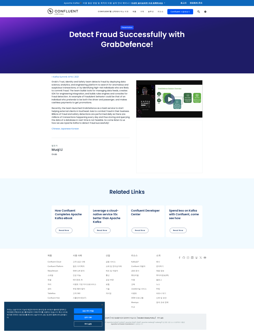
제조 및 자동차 (112, 271)
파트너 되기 (161, 293)
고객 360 (76, 293)
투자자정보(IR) (162, 275)
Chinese (56, 128)
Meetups (135, 302)
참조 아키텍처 (79, 266)
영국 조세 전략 (162, 302)
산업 (108, 255)
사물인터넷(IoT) (79, 298)
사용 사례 (77, 255)
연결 (49, 280)
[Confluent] (63, 11)
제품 (50, 255)
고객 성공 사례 (79, 262)
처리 (49, 284)
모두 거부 (88, 317)
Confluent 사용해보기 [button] (180, 11)
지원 (133, 280)
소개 (158, 255)
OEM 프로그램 (137, 298)
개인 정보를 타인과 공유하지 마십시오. (123, 318)
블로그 (159, 280)
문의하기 (160, 266)
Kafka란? (135, 262)
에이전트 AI (78, 280)
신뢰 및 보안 (161, 298)
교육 (133, 284)
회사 (158, 262)
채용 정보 (160, 271)
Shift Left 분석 (79, 271)
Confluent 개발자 (138, 266)
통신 (108, 275)
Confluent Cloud (54, 262)
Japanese (65, 128)
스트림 (50, 275)
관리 (49, 289)
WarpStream (53, 271)
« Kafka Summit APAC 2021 (65, 76)
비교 (133, 307)
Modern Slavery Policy (146, 318)
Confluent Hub (54, 298)
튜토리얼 (135, 275)
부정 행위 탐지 (79, 289)
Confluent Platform (55, 266)
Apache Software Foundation (122, 324)
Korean (75, 128)
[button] (70, 221)
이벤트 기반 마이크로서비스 (84, 284)
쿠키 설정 (160, 318)
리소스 (134, 255)
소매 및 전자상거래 (114, 266)
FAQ (158, 289)
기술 (108, 289)
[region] (54, 316)
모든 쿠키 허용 (88, 311)
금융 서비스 (111, 262)
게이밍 (108, 293)
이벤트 (134, 293)
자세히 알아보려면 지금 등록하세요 (147, 3)
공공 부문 (110, 280)
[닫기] (102, 305)
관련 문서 (135, 271)
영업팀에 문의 (196, 2)
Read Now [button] (64, 230)
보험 (108, 284)
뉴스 (158, 284)
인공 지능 (77, 275)
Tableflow (51, 293)
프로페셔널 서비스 (139, 289)
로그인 (184, 2)
